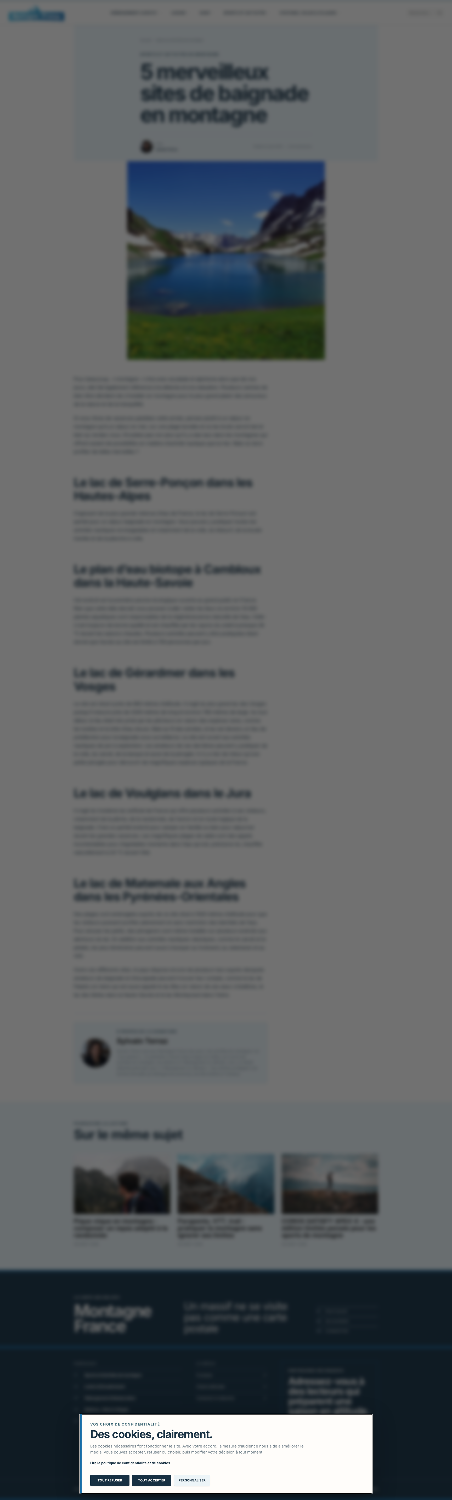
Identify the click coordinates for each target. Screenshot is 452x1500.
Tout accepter (151, 1480)
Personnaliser (192, 1480)
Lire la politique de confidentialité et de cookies (130, 1463)
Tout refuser (110, 1480)
